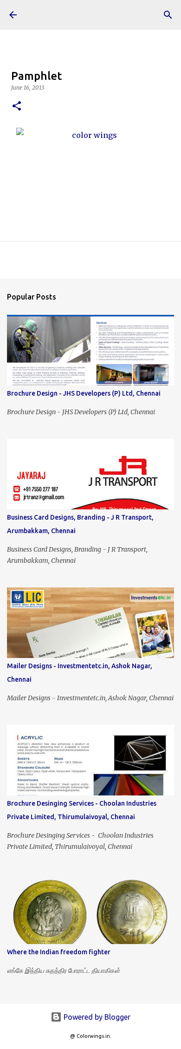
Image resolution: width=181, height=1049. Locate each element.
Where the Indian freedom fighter (58, 952)
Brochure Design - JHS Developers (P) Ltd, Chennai (84, 393)
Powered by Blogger (96, 1017)
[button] (16, 106)
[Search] (168, 15)
